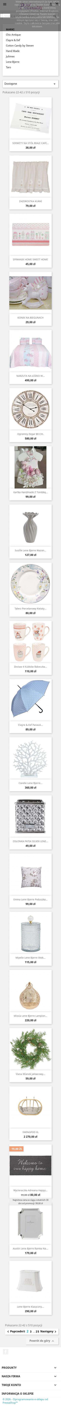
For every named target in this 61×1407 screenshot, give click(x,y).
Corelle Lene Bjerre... (30, 783)
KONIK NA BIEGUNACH (30, 317)
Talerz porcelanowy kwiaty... (30, 608)
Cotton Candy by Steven (20, 45)
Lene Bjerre (12, 61)
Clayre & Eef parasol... (30, 724)
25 (37, 1331)
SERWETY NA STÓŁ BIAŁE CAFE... (30, 143)
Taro (8, 67)
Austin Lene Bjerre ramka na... (30, 1248)
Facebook (5, 1351)
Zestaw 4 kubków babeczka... (30, 666)
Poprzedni (15, 1332)
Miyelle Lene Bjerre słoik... (30, 957)
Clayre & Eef (13, 40)
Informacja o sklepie (18, 1393)
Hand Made (12, 51)
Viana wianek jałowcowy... (30, 1074)
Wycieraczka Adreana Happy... (30, 1190)
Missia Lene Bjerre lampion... (30, 1015)
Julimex (10, 56)
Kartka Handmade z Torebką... (30, 492)
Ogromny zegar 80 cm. (30, 434)
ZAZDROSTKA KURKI (30, 201)
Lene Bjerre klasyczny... (30, 1306)
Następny (48, 1332)
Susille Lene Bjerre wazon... (30, 550)
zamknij (5, 15)
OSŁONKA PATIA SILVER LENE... (30, 841)
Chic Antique (13, 34)
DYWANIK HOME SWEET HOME (30, 259)
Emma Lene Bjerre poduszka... (30, 899)
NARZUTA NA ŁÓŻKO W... (30, 375)
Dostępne (30, 84)
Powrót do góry (42, 1341)
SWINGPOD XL (31, 1132)
